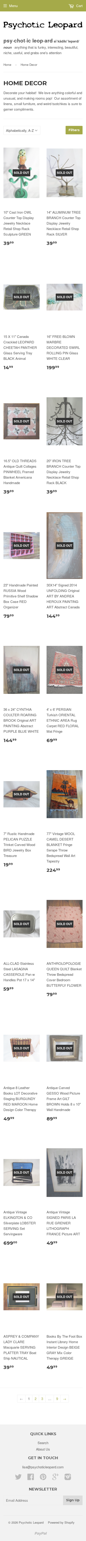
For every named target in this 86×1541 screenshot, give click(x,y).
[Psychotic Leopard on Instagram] (67, 1478)
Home (7, 64)
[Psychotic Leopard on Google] (55, 1478)
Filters (74, 130)
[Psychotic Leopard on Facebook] (30, 1478)
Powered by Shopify (61, 1522)
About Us (43, 1449)
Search (43, 1442)
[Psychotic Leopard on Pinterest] (43, 1478)
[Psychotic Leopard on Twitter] (18, 1478)
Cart (79, 5)
